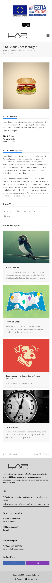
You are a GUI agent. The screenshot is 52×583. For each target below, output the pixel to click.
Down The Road (12, 267)
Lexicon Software (32, 575)
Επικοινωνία (32, 579)
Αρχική (19, 579)
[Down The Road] (26, 247)
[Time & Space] (26, 406)
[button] (48, 35)
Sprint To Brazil (12, 321)
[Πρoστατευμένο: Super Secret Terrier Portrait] (26, 355)
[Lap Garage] (17, 468)
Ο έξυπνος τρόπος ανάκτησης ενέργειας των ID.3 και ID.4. (26, 504)
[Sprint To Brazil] (26, 301)
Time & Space (11, 427)
